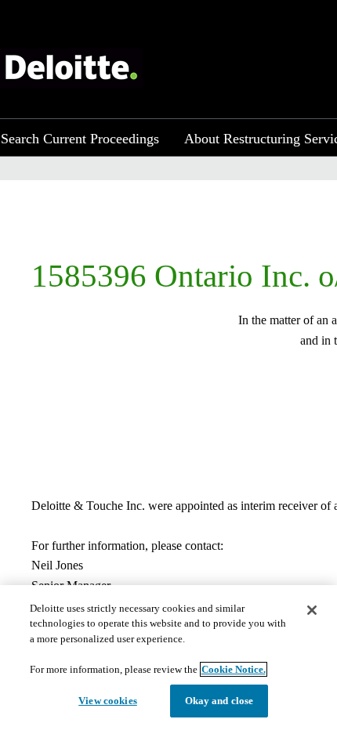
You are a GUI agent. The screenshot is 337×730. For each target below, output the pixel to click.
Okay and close (219, 701)
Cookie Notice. (233, 669)
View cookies (107, 701)
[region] (168, 657)
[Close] (312, 610)
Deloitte (71, 69)
